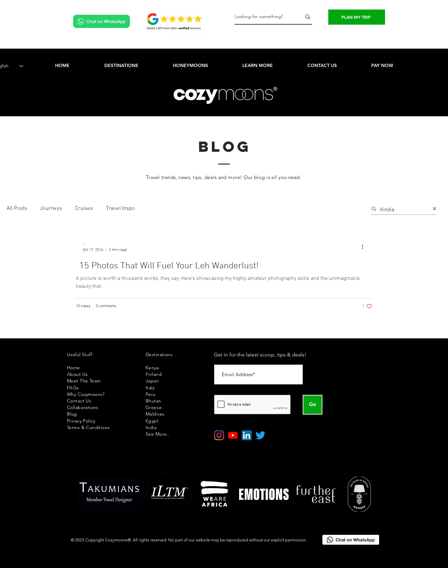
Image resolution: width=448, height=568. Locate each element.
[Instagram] (219, 435)
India (151, 427)
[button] (257, 65)
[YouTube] (233, 435)
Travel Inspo (120, 208)
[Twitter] (260, 435)
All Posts (17, 208)
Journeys (51, 208)
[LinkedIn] (247, 435)
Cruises (84, 208)
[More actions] (365, 247)
